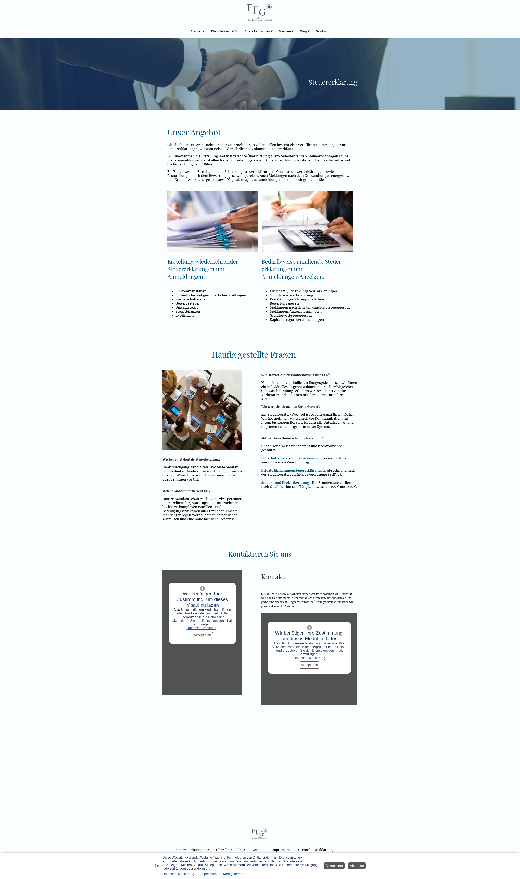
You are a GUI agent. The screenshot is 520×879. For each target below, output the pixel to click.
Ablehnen (357, 865)
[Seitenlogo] (260, 12)
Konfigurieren (233, 874)
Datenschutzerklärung (202, 628)
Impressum (209, 874)
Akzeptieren (202, 635)
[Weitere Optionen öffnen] (341, 850)
